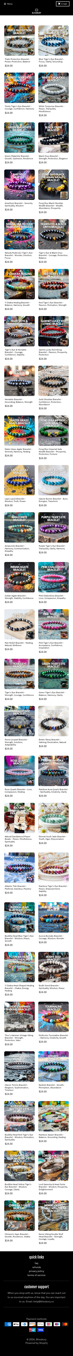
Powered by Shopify (37, 1343)
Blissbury (41, 1339)
